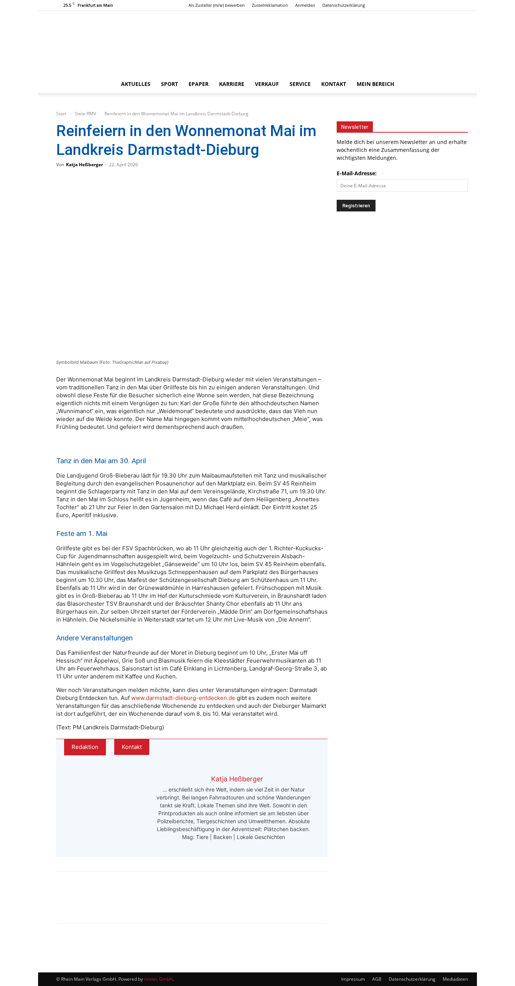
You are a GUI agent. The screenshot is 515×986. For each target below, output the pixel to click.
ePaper (198, 83)
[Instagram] (440, 5)
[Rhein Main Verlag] (257, 43)
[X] (453, 5)
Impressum (353, 979)
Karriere (231, 83)
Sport (169, 83)
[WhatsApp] (92, 904)
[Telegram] (117, 904)
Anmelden (305, 5)
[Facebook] (428, 5)
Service (300, 83)
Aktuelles (135, 83)
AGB (377, 979)
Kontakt (333, 83)
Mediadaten (455, 979)
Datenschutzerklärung (343, 5)
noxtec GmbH (158, 979)
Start (61, 113)
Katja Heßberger (84, 164)
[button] (450, 84)
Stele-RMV (85, 113)
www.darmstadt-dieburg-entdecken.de (183, 697)
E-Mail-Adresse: (357, 173)
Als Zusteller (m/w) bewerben (217, 5)
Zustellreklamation (270, 5)
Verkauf (267, 83)
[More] (142, 904)
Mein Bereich (375, 83)
